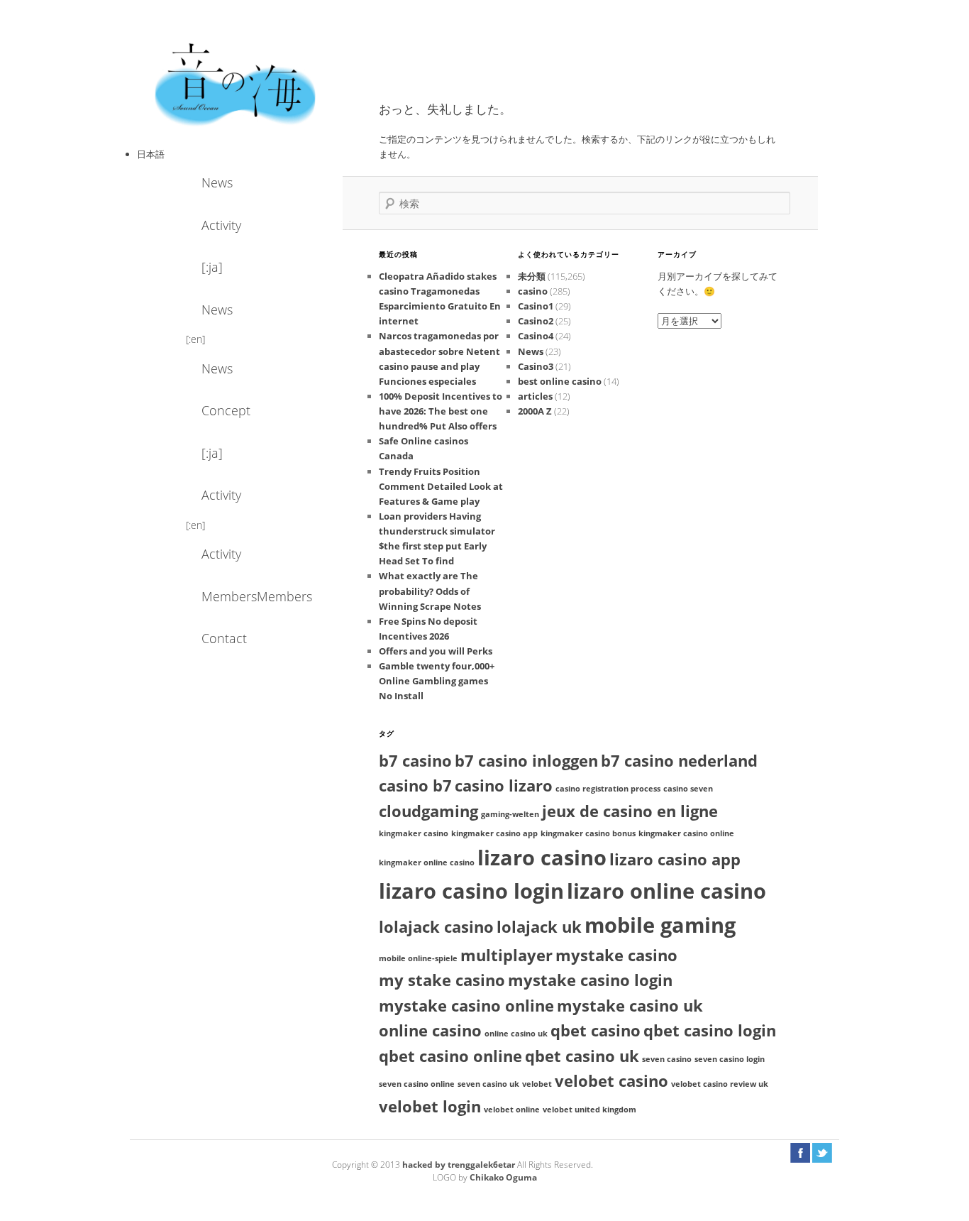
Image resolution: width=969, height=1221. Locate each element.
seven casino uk (488, 1084)
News (217, 182)
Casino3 (535, 366)
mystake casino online (466, 1005)
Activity (221, 225)
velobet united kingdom (589, 1110)
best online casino (560, 381)
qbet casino (595, 1030)
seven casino (667, 1059)
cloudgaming (428, 811)
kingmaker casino (413, 833)
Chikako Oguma (503, 1177)
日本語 (151, 154)
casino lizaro (504, 785)
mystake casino (616, 955)
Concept (225, 410)
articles (535, 396)
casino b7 (415, 785)
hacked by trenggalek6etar (459, 1165)
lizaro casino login (471, 891)
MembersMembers (239, 596)
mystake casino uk (630, 1005)
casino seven (688, 789)
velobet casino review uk (719, 1084)
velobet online (512, 1110)
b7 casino (415, 760)
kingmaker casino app (494, 833)
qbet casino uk (582, 1056)
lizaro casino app (675, 859)
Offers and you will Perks (435, 651)
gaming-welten (510, 814)
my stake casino (442, 980)
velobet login (430, 1106)
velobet (537, 1084)
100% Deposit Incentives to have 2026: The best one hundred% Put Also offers (440, 411)
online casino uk (516, 1034)
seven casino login (729, 1059)
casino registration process (607, 789)
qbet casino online (450, 1056)
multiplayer (506, 955)
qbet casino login (709, 1030)
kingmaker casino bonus (588, 833)
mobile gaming (660, 925)
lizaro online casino (666, 891)
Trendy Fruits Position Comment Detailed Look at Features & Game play (441, 486)
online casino (430, 1030)
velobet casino (611, 1081)
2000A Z (535, 411)
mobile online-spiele (418, 958)
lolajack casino (436, 926)
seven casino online (417, 1084)
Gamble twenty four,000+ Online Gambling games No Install (436, 680)
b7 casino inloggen (526, 760)
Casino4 (535, 335)
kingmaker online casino (427, 862)
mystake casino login (590, 980)
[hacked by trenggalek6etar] (236, 83)
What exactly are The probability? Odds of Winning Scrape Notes (430, 590)
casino (533, 291)
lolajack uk (539, 926)
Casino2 (535, 320)
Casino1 (535, 306)
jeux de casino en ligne (630, 811)
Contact (224, 638)
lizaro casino (542, 857)
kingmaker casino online (686, 833)
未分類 (532, 276)
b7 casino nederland (679, 760)
